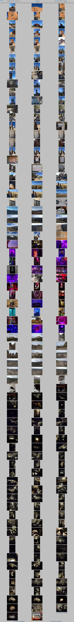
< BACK (1, 0)
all (37, 2)
